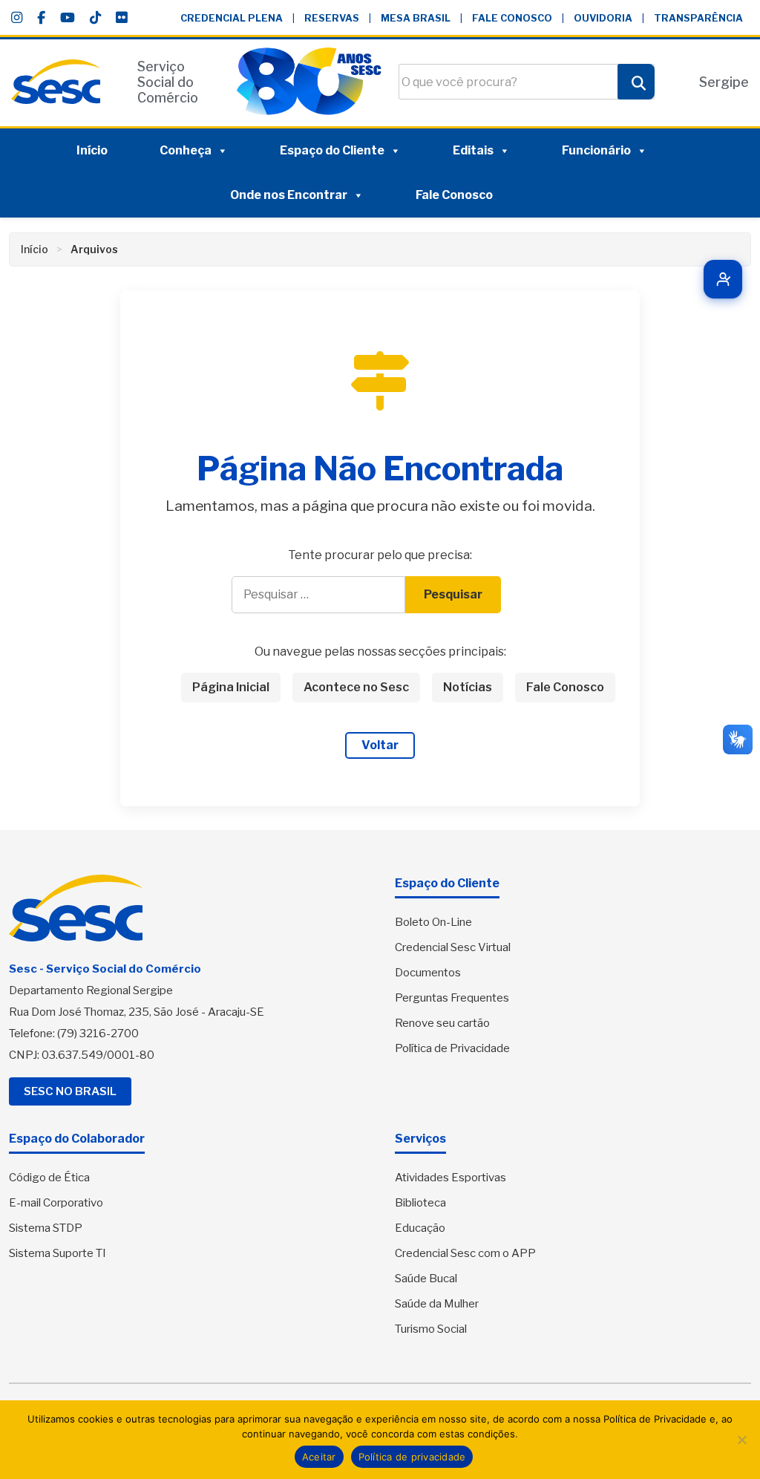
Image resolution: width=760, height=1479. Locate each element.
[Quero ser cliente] (723, 279)
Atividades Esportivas (450, 1177)
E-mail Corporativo (56, 1202)
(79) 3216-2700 (98, 1033)
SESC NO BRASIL (70, 1091)
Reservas (331, 18)
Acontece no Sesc (356, 687)
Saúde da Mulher (437, 1303)
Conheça (186, 150)
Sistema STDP (45, 1228)
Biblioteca (420, 1202)
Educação (420, 1228)
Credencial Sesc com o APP (465, 1253)
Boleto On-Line (433, 922)
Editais (473, 150)
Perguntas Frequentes (452, 998)
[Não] (741, 1439)
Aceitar (319, 1457)
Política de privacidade (412, 1457)
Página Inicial (230, 687)
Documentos (428, 972)
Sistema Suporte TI (57, 1253)
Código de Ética (49, 1177)
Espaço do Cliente (332, 150)
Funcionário (596, 150)
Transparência (698, 18)
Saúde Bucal (426, 1278)
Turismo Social (431, 1329)
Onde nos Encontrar (288, 195)
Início (92, 150)
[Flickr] (121, 17)
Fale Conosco (512, 18)
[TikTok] (95, 17)
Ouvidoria (603, 18)
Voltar (380, 745)
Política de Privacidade (452, 1048)
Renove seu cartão (442, 1023)
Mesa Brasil (416, 18)
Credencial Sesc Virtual (453, 947)
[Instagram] (16, 17)
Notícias (467, 687)
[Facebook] (41, 17)
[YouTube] (67, 17)
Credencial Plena (231, 18)
